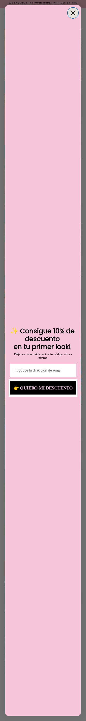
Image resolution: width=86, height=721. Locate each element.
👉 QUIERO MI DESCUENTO (43, 388)
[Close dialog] (73, 12)
